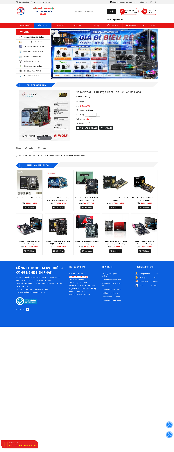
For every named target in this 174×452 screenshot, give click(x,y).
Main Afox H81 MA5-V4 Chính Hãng (87, 242)
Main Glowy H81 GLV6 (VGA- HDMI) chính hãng (87, 199)
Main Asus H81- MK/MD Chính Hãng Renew (144, 199)
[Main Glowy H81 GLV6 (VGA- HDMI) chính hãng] (87, 182)
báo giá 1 (78, 25)
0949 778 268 (30, 445)
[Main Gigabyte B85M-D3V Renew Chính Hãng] (144, 226)
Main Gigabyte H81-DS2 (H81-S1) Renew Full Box (58, 242)
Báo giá (60, 25)
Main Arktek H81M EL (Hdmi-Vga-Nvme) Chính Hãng (115, 242)
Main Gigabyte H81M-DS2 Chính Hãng (29, 242)
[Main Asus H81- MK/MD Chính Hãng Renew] (144, 182)
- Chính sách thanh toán (111, 280)
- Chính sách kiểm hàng (111, 300)
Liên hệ (96, 25)
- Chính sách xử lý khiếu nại (111, 284)
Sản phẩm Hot (113, 25)
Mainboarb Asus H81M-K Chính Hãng (115, 199)
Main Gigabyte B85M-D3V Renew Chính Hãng (144, 242)
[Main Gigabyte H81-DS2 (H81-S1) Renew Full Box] (58, 226)
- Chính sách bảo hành (111, 297)
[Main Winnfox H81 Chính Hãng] (29, 182)
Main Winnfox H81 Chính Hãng (29, 198)
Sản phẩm (42, 25)
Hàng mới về (149, 25)
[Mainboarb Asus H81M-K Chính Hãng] (115, 182)
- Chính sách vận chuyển (112, 289)
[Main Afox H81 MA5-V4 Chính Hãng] (87, 226)
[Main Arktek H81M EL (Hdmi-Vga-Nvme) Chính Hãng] (115, 226)
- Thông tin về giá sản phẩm (110, 274)
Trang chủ (25, 25)
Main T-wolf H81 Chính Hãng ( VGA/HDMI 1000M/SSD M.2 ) (58, 199)
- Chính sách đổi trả (110, 293)
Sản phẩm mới (131, 25)
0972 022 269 (15, 445)
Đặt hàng (30, 207)
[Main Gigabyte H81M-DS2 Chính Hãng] (29, 226)
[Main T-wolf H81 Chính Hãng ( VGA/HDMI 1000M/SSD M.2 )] (58, 182)
